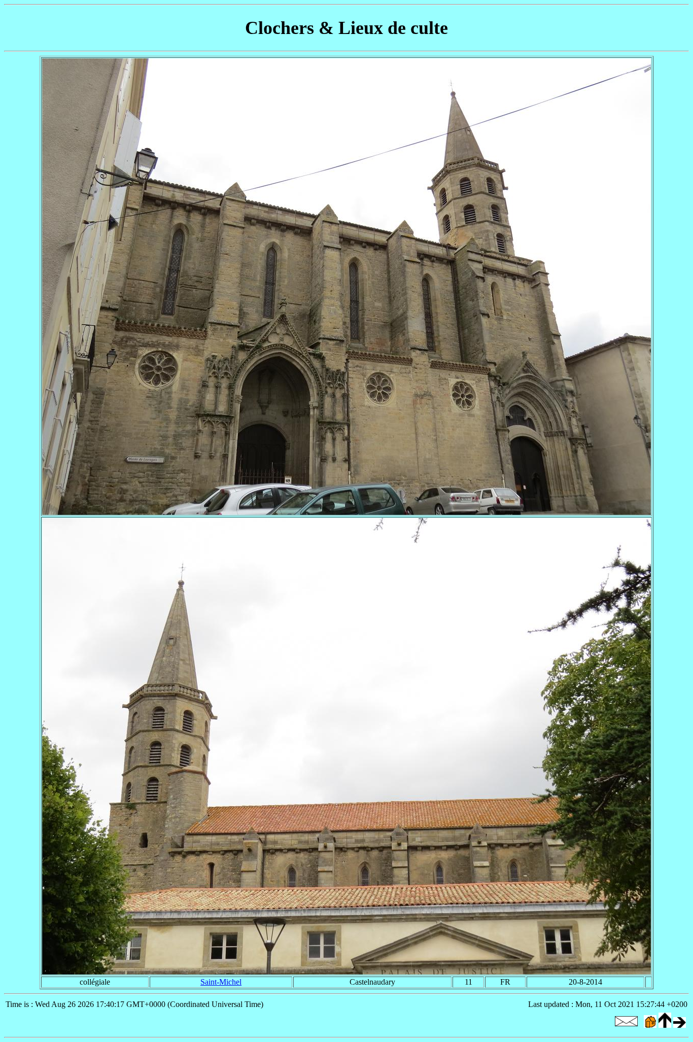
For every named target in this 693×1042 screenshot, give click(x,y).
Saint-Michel (220, 982)
